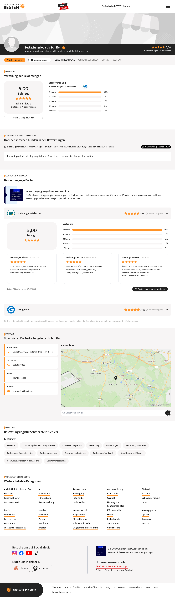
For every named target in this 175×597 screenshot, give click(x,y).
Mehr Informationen (71, 199)
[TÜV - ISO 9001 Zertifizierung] (101, 551)
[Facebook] (21, 553)
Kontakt (105, 60)
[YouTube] (29, 553)
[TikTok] (36, 553)
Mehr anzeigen (131, 321)
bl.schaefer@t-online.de (23, 391)
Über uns (117, 60)
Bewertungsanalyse (65, 60)
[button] (14, 60)
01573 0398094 (19, 378)
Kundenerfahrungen (88, 60)
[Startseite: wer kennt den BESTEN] (14, 6)
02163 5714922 (19, 365)
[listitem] (18, 489)
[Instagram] (14, 553)
